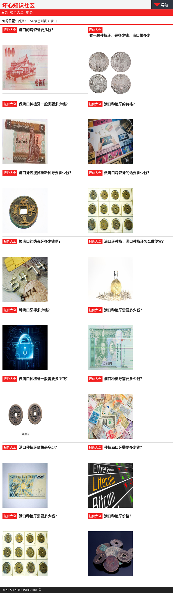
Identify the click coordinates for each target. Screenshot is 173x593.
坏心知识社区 (18, 5)
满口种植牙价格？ (118, 516)
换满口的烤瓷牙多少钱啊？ (40, 241)
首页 (4, 12)
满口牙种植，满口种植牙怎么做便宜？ (134, 241)
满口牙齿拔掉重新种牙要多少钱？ (46, 173)
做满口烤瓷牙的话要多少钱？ (127, 173)
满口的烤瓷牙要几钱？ (37, 30)
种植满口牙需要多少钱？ (124, 447)
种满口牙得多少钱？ (35, 310)
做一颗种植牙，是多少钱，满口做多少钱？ (119, 36)
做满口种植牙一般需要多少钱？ (44, 104)
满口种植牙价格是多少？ (39, 447)
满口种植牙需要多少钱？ (124, 310)
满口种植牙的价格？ (120, 104)
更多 (29, 12)
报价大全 (17, 12)
